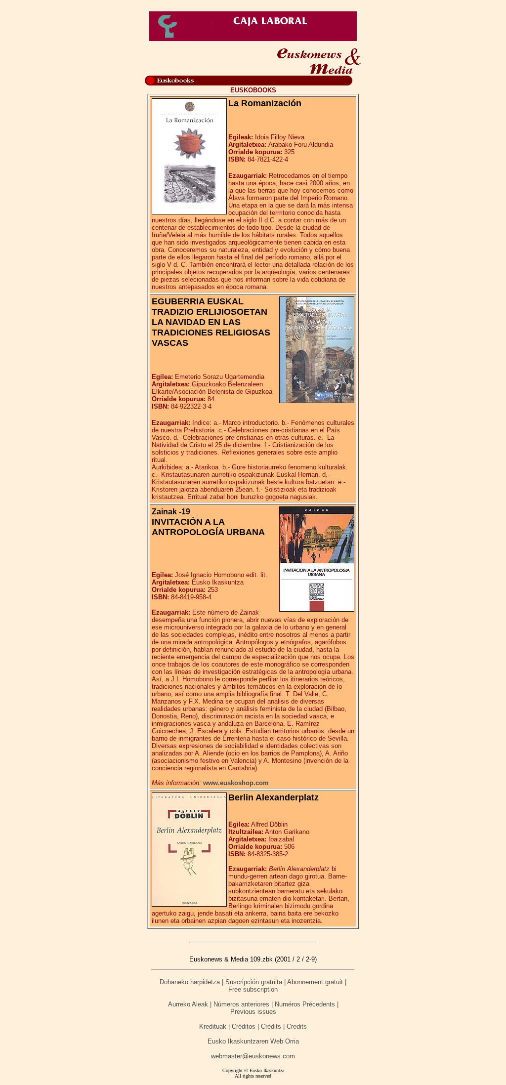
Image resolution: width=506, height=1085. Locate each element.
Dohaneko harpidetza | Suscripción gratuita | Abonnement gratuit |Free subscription (253, 985)
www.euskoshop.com (236, 783)
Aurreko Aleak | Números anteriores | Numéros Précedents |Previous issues (253, 1008)
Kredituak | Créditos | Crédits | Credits (253, 1026)
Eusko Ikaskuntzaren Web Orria (253, 1041)
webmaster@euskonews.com (253, 1056)
